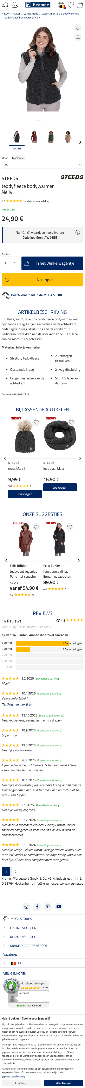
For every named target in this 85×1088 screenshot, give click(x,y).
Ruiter (16, 13)
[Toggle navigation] (5, 5)
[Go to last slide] (5, 458)
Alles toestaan (63, 1083)
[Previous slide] (5, 142)
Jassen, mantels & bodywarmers (60, 13)
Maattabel (18, 158)
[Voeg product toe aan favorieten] (78, 27)
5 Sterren (7, 643)
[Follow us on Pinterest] (48, 907)
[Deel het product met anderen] (78, 37)
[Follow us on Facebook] (37, 907)
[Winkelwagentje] (80, 4)
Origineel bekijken (19, 704)
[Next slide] (80, 142)
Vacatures (10, 954)
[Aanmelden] (15, 4)
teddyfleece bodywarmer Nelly (22, 17)
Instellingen (21, 1083)
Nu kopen (45, 279)
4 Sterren (7, 649)
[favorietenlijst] (71, 4)
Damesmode (31, 13)
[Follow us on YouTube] (58, 907)
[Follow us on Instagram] (26, 907)
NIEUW (6, 13)
